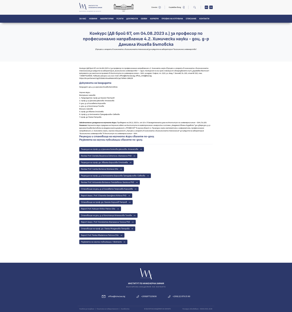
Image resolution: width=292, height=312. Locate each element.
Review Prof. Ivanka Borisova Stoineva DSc (99, 169)
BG (206, 7)
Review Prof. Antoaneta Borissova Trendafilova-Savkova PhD (107, 182)
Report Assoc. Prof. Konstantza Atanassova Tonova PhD (105, 222)
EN (211, 7)
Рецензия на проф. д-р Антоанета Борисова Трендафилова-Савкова (113, 176)
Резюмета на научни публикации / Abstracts (101, 242)
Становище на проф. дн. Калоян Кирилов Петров (104, 202)
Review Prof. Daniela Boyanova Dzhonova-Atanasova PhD (106, 156)
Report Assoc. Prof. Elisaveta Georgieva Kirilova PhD (103, 196)
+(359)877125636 (149, 296)
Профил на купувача (172, 19)
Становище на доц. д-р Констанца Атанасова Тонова (106, 215)
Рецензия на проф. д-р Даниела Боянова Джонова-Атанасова (109, 149)
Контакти (204, 19)
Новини (93, 19)
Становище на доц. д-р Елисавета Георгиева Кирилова (107, 189)
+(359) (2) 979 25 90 (181, 296)
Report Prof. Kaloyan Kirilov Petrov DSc (98, 209)
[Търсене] (194, 7)
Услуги (119, 19)
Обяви (144, 19)
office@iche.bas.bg (116, 296)
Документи (132, 19)
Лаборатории (106, 19)
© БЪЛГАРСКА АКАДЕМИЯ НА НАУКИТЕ (157, 309)
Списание (191, 19)
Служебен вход (175, 7)
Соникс (154, 7)
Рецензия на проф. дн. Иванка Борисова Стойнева (104, 162)
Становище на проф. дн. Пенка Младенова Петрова (105, 229)
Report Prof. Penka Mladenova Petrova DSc (100, 235)
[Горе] (288, 310)
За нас (82, 19)
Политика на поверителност (108, 309)
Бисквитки (125, 309)
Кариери (154, 19)
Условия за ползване (86, 309)
